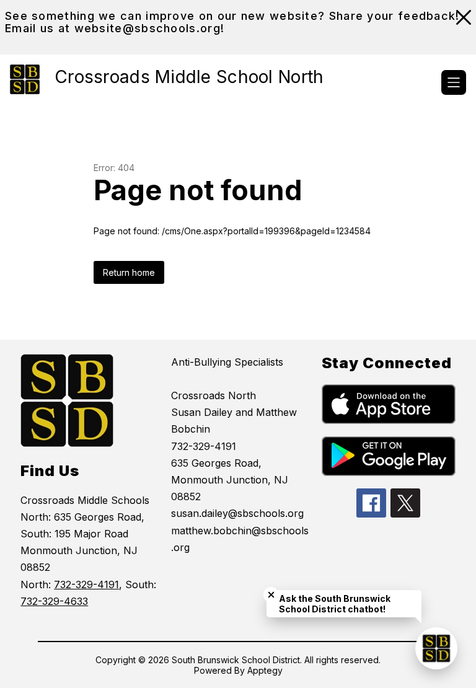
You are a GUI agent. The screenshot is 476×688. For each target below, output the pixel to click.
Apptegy (265, 670)
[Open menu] (453, 82)
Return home (129, 272)
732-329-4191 (86, 584)
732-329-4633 (54, 601)
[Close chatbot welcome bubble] (271, 594)
